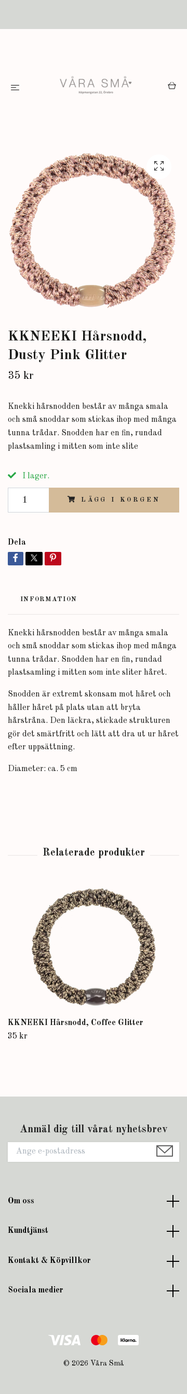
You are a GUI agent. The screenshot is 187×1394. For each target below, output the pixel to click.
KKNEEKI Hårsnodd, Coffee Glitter (75, 1023)
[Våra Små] (96, 87)
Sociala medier (35, 1290)
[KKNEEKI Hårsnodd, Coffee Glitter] (93, 949)
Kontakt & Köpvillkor (49, 1261)
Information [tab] (48, 599)
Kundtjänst (28, 1231)
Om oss (21, 1201)
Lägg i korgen (121, 499)
